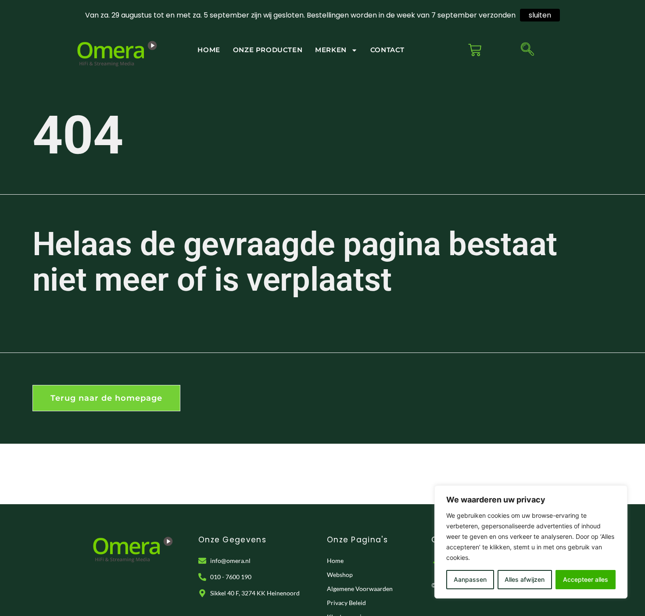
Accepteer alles (585, 579)
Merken (331, 50)
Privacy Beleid (346, 602)
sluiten (540, 15)
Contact (387, 50)
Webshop (340, 574)
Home (208, 50)
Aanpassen (470, 579)
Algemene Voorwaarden (360, 588)
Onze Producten (267, 50)
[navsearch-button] (527, 50)
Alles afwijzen (525, 579)
